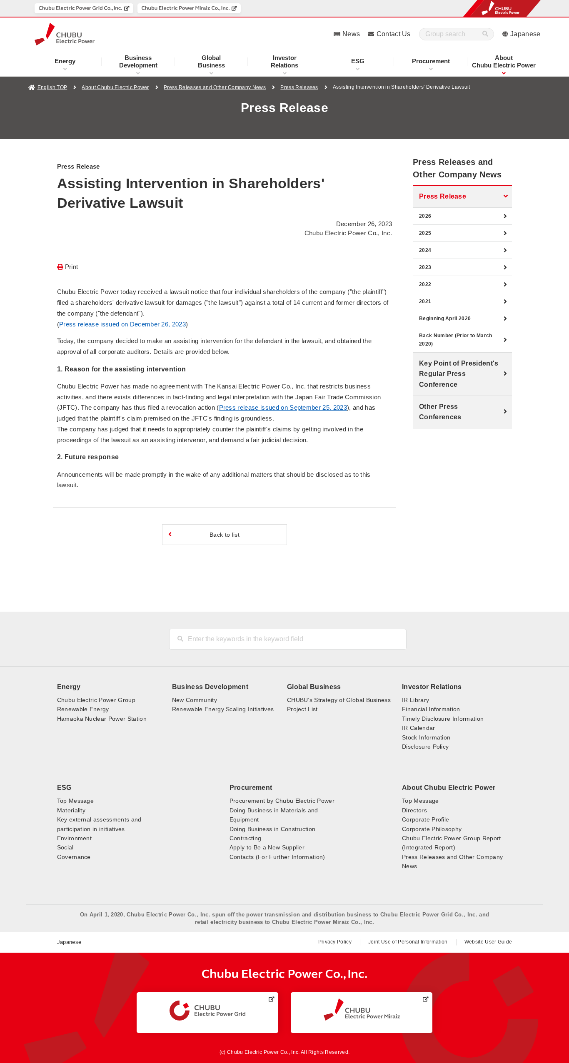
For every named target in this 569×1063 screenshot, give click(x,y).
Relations (284, 61)
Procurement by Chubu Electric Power (282, 800)
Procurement (431, 61)
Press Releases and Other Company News (215, 87)
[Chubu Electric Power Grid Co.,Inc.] (84, 8)
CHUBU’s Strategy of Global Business (339, 700)
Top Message (75, 800)
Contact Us (394, 33)
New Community (194, 700)
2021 (425, 301)
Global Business (314, 686)
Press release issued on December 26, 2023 (122, 324)
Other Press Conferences (440, 412)
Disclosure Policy (425, 746)
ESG (357, 61)
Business (211, 61)
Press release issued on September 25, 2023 (283, 407)
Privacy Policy (335, 942)
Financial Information (431, 709)
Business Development (210, 686)
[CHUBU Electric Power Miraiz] (362, 1009)
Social (65, 847)
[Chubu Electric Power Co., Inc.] (284, 974)
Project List (302, 709)
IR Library (415, 700)
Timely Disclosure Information (443, 718)
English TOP (52, 87)
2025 (425, 233)
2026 (425, 216)
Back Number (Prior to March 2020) (455, 340)
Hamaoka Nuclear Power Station (102, 718)
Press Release (442, 196)
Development (138, 61)
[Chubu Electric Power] (65, 34)
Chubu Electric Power (504, 61)
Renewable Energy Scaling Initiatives (223, 709)
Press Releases (299, 87)
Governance (74, 857)
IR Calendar (418, 727)
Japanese (525, 33)
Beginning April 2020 (445, 318)
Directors (414, 810)
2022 (425, 284)
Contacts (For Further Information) (277, 857)
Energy (65, 61)
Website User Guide (488, 942)
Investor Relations (432, 686)
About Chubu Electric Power (115, 87)
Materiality (71, 810)
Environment (74, 838)
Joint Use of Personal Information (408, 942)
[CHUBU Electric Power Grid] (207, 1011)
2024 (425, 250)
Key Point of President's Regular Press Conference (459, 374)
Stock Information (426, 737)
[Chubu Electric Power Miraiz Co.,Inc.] (189, 8)
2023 (425, 267)
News (351, 33)
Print (71, 267)
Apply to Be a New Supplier (267, 847)
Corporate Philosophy (432, 829)
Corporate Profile (425, 819)
